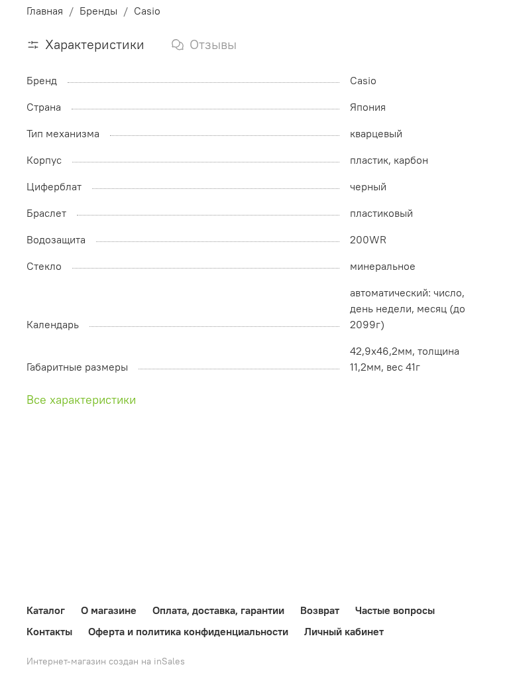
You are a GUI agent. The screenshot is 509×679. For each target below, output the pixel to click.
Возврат (319, 610)
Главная (45, 10)
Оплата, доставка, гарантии (218, 610)
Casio (147, 10)
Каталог (46, 610)
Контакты (49, 631)
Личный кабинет (344, 631)
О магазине (109, 610)
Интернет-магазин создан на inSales (106, 661)
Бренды (98, 10)
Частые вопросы (395, 610)
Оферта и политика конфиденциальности (188, 631)
